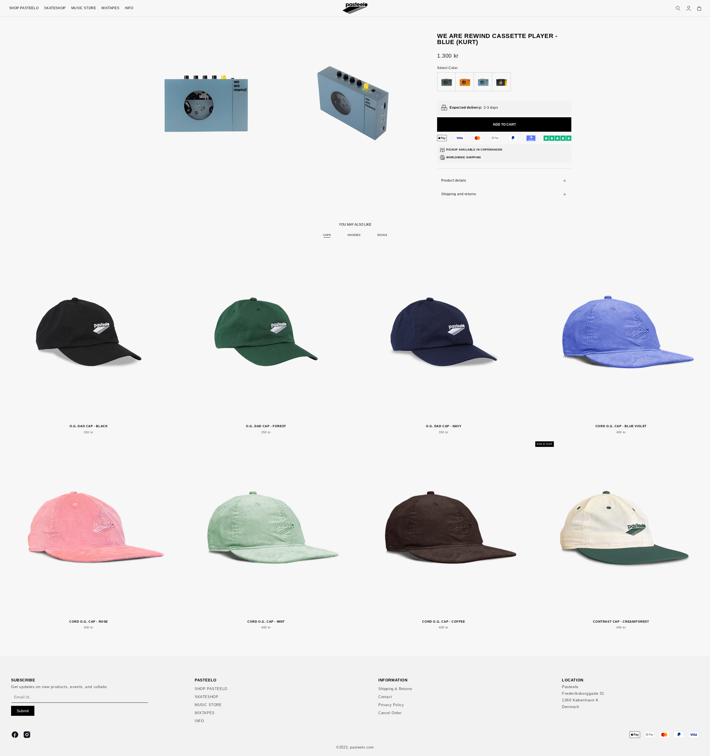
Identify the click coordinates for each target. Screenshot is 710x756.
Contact (385, 697)
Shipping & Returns (395, 689)
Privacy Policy (391, 705)
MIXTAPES (110, 8)
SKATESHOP (54, 8)
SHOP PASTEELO (24, 8)
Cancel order (389, 713)
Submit (23, 711)
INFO (129, 8)
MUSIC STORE (83, 8)
